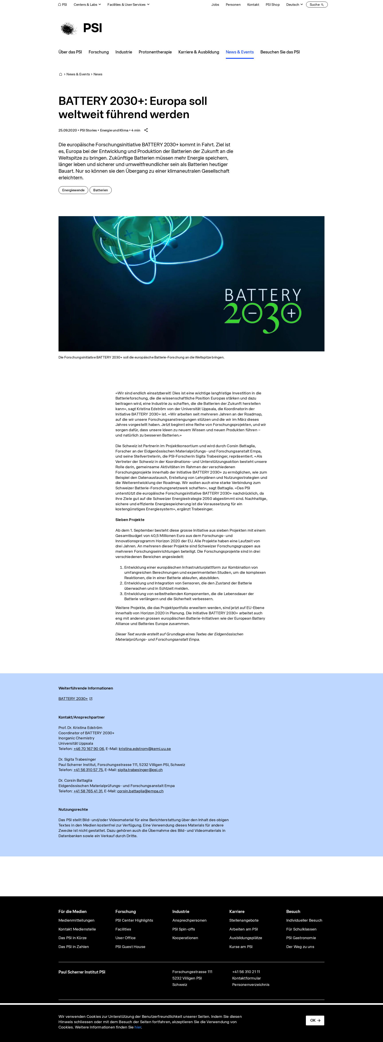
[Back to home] (80, 28)
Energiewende (75, 190)
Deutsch (292, 4)
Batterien (102, 190)
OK (313, 1020)
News (98, 74)
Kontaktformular (246, 978)
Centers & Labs (86, 4)
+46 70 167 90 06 (89, 748)
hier (138, 1027)
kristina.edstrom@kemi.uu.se (145, 748)
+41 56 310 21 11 (246, 972)
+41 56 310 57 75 (88, 770)
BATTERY (73, 698)
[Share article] (146, 130)
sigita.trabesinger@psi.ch (140, 770)
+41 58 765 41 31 (88, 791)
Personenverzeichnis (251, 984)
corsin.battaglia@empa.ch (140, 791)
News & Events (78, 74)
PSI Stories (88, 130)
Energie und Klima (114, 130)
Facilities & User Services (126, 4)
